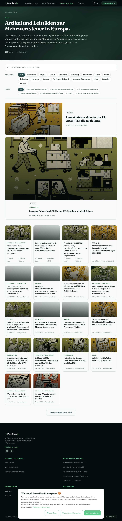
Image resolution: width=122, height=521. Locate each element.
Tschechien (24, 79)
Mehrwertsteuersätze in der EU (74, 463)
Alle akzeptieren (92, 513)
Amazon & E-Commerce (81, 79)
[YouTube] (11, 451)
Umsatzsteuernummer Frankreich (75, 476)
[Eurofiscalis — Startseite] (11, 3)
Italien (106, 75)
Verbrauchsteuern (11, 467)
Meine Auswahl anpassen (71, 513)
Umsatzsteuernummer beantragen (61, 89)
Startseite (8, 12)
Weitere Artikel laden (61, 412)
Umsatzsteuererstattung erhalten (87, 93)
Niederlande (87, 75)
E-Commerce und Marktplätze (87, 89)
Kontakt (8, 495)
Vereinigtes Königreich (61, 79)
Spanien (52, 75)
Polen (98, 75)
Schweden (105, 79)
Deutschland (31, 75)
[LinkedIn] (7, 451)
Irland (96, 79)
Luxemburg (75, 75)
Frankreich (63, 75)
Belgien (42, 75)
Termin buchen (108, 3)
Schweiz (46, 79)
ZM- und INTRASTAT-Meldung (36, 89)
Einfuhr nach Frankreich (72, 481)
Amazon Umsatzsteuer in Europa (75, 472)
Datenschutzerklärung (41, 507)
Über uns (81, 3)
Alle (21, 75)
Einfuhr (69, 93)
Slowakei (23, 84)
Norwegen (35, 79)
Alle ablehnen (52, 513)
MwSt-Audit (9, 463)
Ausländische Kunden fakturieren (51, 93)
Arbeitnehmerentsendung (14, 472)
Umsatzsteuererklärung (28, 93)
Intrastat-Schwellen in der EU (73, 467)
